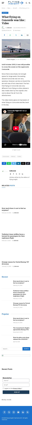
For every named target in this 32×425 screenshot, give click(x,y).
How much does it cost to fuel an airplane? (21, 282)
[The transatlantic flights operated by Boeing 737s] (7, 330)
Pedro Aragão (11, 59)
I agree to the (13, 388)
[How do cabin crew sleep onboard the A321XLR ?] (7, 339)
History (13, 156)
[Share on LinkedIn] (21, 35)
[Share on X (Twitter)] (16, 35)
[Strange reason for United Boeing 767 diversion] (16, 252)
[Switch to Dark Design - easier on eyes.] (26, 3)
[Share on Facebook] (4, 35)
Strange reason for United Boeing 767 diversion (21, 304)
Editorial (9, 27)
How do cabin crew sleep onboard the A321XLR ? (21, 338)
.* (17, 388)
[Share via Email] (27, 35)
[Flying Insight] (16, 3)
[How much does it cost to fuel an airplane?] (16, 198)
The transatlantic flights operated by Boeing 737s (21, 328)
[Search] (29, 3)
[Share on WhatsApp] (10, 35)
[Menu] (3, 3)
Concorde (6, 156)
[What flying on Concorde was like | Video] (16, 48)
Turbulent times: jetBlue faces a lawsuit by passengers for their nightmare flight (13, 236)
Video (19, 156)
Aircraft (5, 13)
